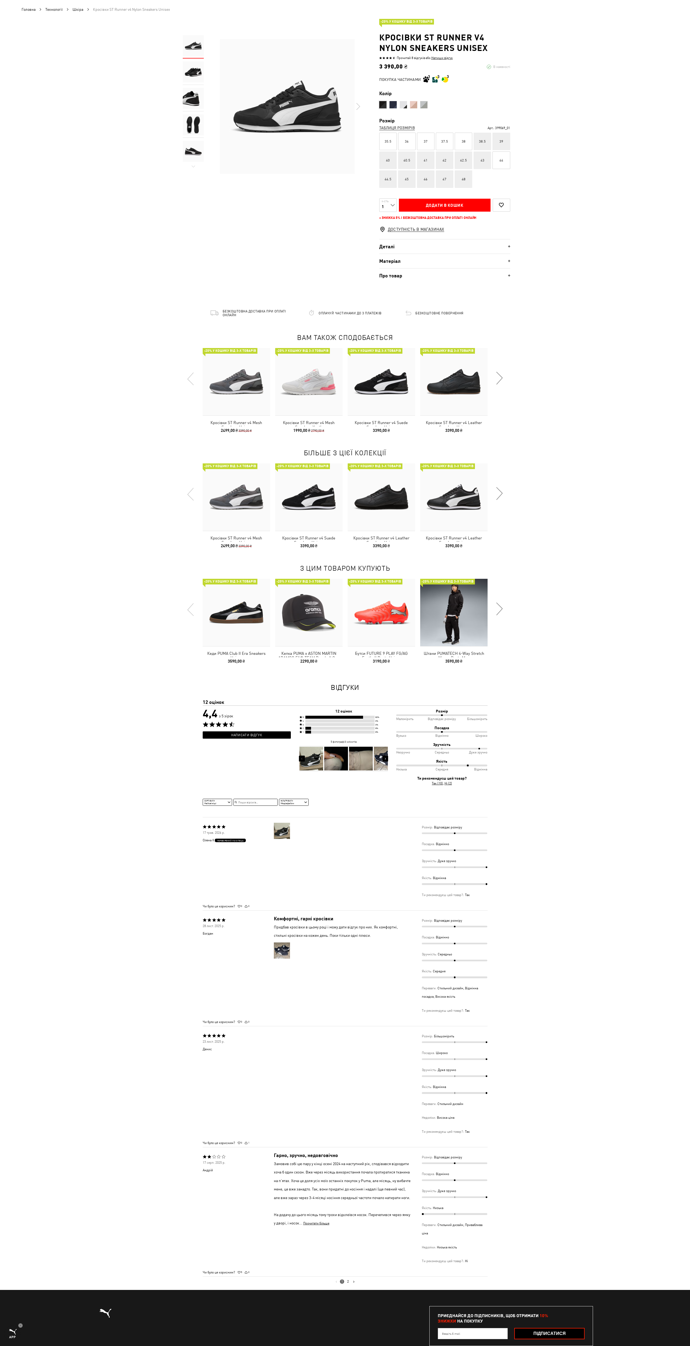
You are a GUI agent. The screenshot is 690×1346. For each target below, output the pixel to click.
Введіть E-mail (451, 1333)
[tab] (444, 246)
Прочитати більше (316, 1223)
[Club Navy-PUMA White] (393, 105)
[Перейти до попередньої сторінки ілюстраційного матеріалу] (302, 759)
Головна (29, 9)
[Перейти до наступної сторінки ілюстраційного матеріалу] (385, 759)
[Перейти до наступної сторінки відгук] (353, 1281)
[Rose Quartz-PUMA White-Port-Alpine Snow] (413, 105)
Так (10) (437, 783)
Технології (54, 9)
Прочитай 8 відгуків (411, 58)
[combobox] (217, 802)
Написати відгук (246, 735)
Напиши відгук (442, 58)
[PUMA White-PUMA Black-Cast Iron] (403, 105)
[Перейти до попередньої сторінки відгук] (336, 1281)
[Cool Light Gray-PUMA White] (424, 105)
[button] (343, 717)
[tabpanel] (287, 106)
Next (358, 106)
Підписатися (549, 1333)
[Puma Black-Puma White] (383, 105)
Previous (191, 378)
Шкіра (78, 9)
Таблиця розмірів (397, 128)
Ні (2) (448, 783)
